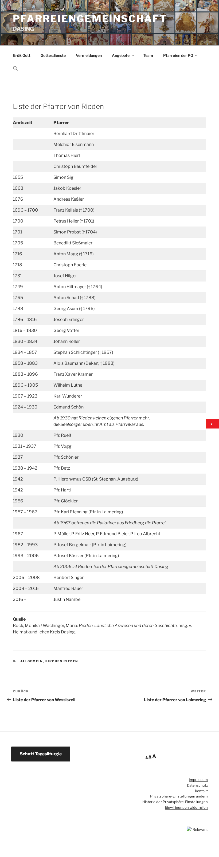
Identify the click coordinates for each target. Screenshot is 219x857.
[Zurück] (212, 423)
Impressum (198, 779)
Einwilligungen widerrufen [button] (186, 807)
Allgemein (31, 661)
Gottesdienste (53, 55)
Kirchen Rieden (61, 661)
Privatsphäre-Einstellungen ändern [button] (179, 796)
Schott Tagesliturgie (41, 753)
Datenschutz (197, 785)
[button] (15, 68)
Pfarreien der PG (178, 55)
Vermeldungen (89, 55)
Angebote (121, 55)
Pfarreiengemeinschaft (90, 19)
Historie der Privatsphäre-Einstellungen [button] (175, 802)
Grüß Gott (21, 55)
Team (148, 55)
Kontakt (201, 791)
